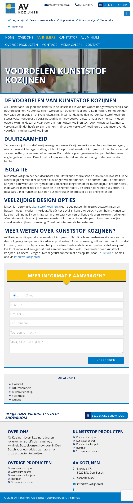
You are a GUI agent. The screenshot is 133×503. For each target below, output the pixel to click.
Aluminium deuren (21, 471)
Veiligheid (18, 396)
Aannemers (46, 37)
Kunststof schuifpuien (88, 444)
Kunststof (68, 37)
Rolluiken (81, 447)
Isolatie (16, 400)
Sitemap (75, 498)
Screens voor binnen (87, 451)
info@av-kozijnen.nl (59, 5)
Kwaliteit (17, 384)
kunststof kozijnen (45, 206)
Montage (49, 45)
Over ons (25, 37)
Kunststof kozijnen (86, 437)
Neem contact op (115, 5)
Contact (93, 45)
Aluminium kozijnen (22, 468)
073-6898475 (85, 5)
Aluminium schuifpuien (23, 475)
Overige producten (21, 45)
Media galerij (71, 45)
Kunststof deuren (86, 440)
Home (9, 37)
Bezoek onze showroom (108, 415)
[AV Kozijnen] (22, 8)
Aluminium (90, 37)
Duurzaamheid (21, 388)
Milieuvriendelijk (22, 392)
